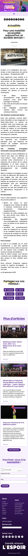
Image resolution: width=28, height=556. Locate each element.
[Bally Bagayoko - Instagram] (7, 19)
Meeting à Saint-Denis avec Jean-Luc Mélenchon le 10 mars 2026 (12, 345)
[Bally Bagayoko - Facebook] (5, 19)
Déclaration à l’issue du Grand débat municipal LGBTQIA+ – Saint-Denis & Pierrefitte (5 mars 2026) (14, 383)
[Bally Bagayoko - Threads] (21, 19)
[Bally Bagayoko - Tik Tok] (9, 19)
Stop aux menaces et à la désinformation (13, 423)
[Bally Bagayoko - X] (16, 19)
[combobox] (12, 527)
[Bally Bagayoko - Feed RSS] (23, 19)
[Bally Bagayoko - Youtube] (14, 19)
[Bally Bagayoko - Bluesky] (19, 19)
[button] (14, 13)
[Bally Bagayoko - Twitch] (12, 19)
